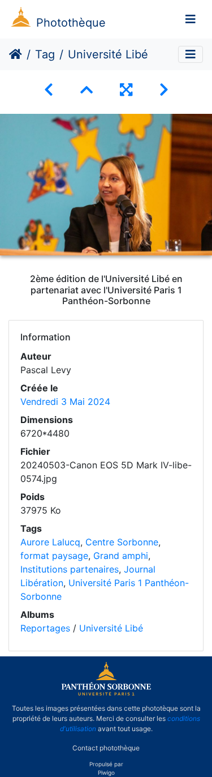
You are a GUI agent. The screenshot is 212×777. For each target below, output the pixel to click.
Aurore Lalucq (50, 542)
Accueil (15, 54)
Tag (45, 54)
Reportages (45, 628)
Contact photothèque (106, 748)
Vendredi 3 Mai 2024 (65, 401)
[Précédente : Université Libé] (49, 90)
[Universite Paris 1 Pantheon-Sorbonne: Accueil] (106, 693)
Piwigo (106, 772)
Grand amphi (120, 555)
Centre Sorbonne (121, 542)
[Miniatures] (86, 90)
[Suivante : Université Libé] (164, 90)
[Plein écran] (126, 90)
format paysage (54, 555)
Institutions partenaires (69, 569)
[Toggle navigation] (190, 19)
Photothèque (71, 22)
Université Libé (111, 628)
